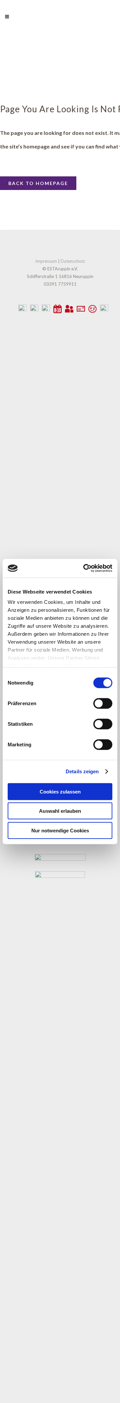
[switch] (102, 703)
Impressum (46, 261)
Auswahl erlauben (60, 811)
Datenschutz (73, 261)
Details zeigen (82, 771)
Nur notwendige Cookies (60, 830)
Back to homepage (38, 183)
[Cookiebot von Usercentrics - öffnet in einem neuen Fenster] (84, 568)
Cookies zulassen (60, 791)
